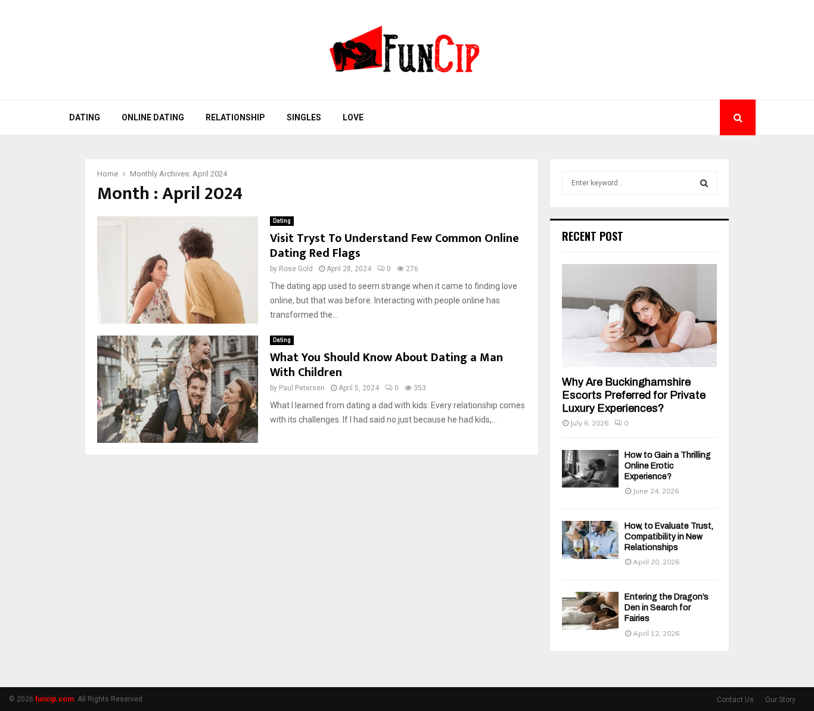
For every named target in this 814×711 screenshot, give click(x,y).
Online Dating (153, 117)
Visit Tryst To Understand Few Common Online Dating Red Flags (394, 245)
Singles (304, 117)
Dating (84, 117)
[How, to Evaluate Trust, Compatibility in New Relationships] (590, 539)
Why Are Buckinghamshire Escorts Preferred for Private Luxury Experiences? (634, 395)
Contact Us (735, 700)
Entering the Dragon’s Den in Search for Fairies (667, 607)
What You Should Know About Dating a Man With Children (386, 365)
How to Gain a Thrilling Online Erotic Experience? (668, 466)
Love (353, 117)
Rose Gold (296, 269)
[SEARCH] (704, 183)
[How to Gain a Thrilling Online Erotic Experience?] (590, 469)
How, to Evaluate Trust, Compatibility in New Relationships (669, 536)
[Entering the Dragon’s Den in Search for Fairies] (590, 610)
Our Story (780, 700)
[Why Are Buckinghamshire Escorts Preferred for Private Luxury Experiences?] (639, 315)
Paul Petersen (302, 388)
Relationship (235, 117)
